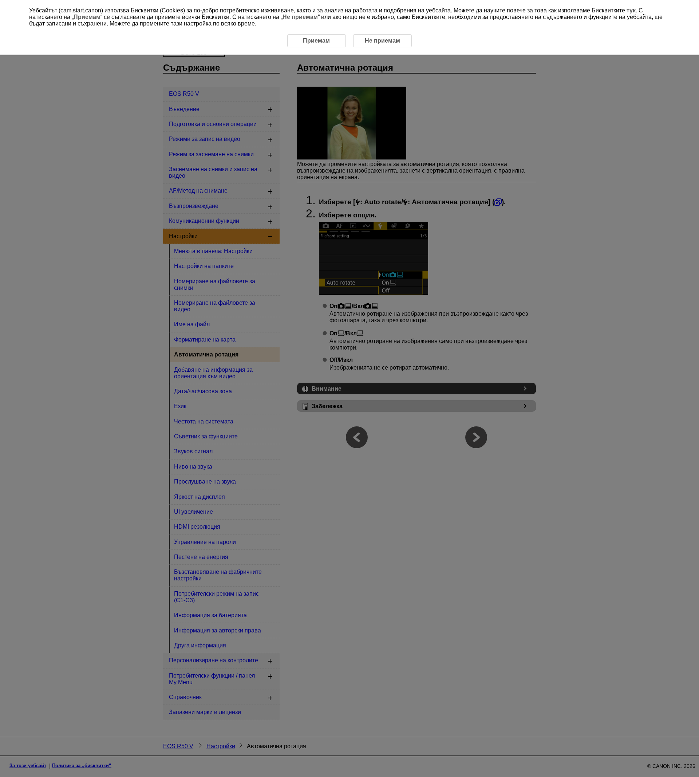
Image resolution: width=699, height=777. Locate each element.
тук (631, 10)
